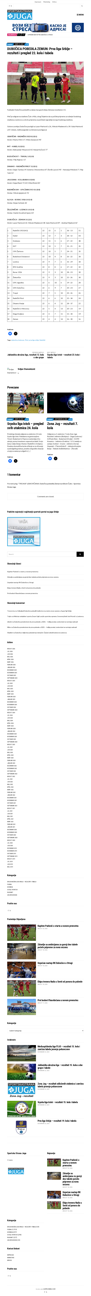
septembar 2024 (12, 710)
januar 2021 (11, 827)
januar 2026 (11, 667)
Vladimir (10, 633)
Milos (9, 627)
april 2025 (10, 691)
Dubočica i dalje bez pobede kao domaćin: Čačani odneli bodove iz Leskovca (41, 633)
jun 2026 (10, 654)
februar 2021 (11, 824)
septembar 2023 (12, 742)
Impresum (38, 2)
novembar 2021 (12, 800)
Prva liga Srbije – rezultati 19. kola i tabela (57, 1120)
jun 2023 (10, 750)
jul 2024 (10, 715)
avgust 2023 (11, 744)
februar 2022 (11, 792)
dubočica (14, 340)
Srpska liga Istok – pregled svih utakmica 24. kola (25, 426)
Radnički (42, 340)
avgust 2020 (11, 840)
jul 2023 (10, 747)
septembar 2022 (12, 774)
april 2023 (10, 755)
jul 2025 (10, 683)
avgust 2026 (11, 649)
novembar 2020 (12, 832)
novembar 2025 (12, 672)
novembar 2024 (12, 704)
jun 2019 (10, 864)
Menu (81, 15)
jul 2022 (10, 779)
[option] (56, 35)
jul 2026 (10, 651)
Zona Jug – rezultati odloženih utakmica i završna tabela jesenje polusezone (60, 1085)
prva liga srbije (34, 340)
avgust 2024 (11, 712)
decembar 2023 (12, 734)
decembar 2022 (12, 766)
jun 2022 (10, 782)
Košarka (10, 887)
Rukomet (10, 892)
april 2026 (10, 659)
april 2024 (10, 723)
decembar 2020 (12, 829)
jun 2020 (10, 845)
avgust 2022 (11, 776)
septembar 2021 (12, 805)
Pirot (26, 340)
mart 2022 (10, 790)
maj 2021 (10, 816)
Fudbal (10, 44)
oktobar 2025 (11, 675)
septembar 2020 (12, 837)
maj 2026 (10, 657)
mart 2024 (10, 726)
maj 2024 (10, 720)
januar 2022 (11, 795)
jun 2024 (10, 718)
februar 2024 (11, 728)
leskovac (21, 340)
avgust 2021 (11, 808)
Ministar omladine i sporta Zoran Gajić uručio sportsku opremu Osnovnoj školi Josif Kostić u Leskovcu (49, 616)
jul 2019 (10, 861)
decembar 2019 (12, 848)
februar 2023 (11, 760)
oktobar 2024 (11, 707)
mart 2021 (10, 821)
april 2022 (10, 787)
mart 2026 (10, 662)
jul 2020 (10, 843)
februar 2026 (11, 665)
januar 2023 (11, 763)
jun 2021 (10, 813)
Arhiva (54, 2)
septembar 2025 (12, 678)
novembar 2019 (12, 851)
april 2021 (10, 819)
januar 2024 (11, 731)
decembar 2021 (12, 798)
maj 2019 (10, 867)
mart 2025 (10, 694)
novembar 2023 (12, 736)
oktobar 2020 (11, 835)
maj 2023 (10, 752)
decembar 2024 (12, 702)
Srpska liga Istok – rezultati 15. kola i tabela (58, 1102)
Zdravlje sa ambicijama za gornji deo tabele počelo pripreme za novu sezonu (33, 577)
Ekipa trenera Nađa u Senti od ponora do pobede (43, 35)
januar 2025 (11, 699)
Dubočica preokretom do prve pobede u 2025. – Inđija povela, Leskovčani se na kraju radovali (46, 622)
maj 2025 (10, 688)
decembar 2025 (12, 670)
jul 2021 (10, 811)
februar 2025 (11, 696)
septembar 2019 (12, 856)
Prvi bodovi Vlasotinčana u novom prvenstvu (22, 593)
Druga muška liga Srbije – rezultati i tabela (21, 882)
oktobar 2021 (11, 803)
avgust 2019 (11, 859)
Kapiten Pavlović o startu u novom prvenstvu (22, 572)
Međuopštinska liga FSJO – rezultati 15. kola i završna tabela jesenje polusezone (59, 1048)
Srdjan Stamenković (26, 369)
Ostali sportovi (12, 889)
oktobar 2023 (11, 739)
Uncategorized (12, 895)
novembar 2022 (12, 768)
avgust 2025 (11, 680)
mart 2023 (10, 758)
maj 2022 (10, 784)
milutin (9, 622)
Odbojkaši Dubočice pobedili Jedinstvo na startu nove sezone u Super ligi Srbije (44, 611)
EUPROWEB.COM (49, 1289)
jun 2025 (10, 686)
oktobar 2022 (11, 771)
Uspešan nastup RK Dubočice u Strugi (20, 582)
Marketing (46, 2)
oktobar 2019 (11, 853)
